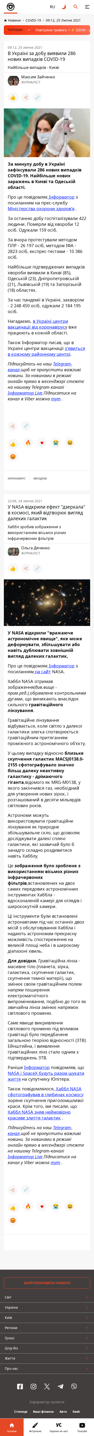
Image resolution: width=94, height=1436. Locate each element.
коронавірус (17, 478)
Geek (76, 1412)
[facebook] (20, 1386)
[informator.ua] (10, 7)
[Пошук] (76, 7)
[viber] (74, 1386)
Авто (63, 1412)
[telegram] (60, 1386)
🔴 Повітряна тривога (48, 30)
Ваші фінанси (43, 1412)
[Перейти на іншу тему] (64, 7)
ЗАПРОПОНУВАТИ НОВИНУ (47, 1283)
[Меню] (87, 7)
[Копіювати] (37, 97)
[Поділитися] (26, 97)
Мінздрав (40, 478)
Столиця (20, 1412)
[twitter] (47, 1386)
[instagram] (33, 1386)
